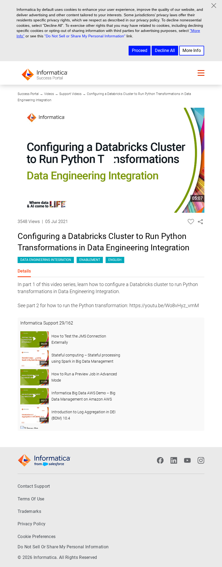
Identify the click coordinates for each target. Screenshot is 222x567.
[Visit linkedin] (173, 460)
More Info (191, 50)
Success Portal (28, 94)
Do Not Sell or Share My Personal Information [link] (63, 546)
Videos (49, 94)
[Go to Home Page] (45, 73)
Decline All (165, 50)
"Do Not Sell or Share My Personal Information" (84, 36)
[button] (201, 72)
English (115, 260)
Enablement (89, 260)
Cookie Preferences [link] (37, 536)
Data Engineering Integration (45, 260)
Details (24, 271)
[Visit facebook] (160, 460)
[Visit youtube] (187, 460)
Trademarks (29, 511)
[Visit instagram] (200, 460)
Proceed (139, 50)
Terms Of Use (31, 499)
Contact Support (34, 486)
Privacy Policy (31, 523)
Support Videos (70, 94)
